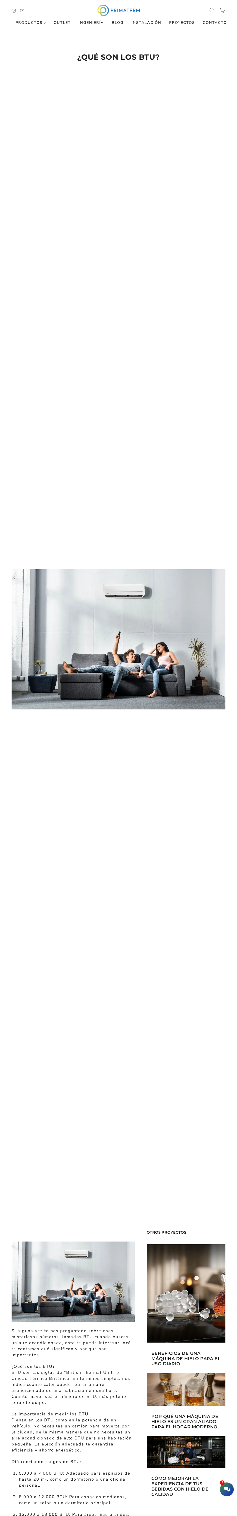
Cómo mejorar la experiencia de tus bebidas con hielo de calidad (180, 1486)
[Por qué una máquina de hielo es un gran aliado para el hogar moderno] (186, 1389)
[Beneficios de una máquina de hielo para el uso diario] (186, 1293)
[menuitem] (31, 22)
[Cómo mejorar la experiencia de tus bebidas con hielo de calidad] (186, 1452)
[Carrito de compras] (222, 10)
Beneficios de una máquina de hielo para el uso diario (185, 1359)
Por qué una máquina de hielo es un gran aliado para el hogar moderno (184, 1422)
